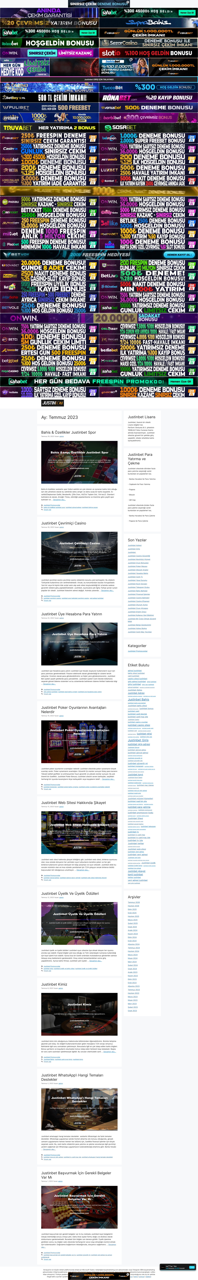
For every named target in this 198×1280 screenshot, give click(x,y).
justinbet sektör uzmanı (143, 815)
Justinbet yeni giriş (134, 857)
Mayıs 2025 (132, 920)
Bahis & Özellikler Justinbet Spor (68, 432)
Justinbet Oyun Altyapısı (138, 608)
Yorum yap (47, 509)
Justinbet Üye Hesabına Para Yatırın (71, 614)
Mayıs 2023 (133, 997)
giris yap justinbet (148, 684)
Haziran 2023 (133, 993)
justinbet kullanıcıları (134, 783)
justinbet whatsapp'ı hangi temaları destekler (97, 1157)
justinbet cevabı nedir (147, 728)
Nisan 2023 (132, 1000)
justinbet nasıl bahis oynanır (67, 692)
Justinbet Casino (133, 719)
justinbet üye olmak (134, 868)
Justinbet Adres (135, 690)
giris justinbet (134, 684)
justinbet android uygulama (135, 696)
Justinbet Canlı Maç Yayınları (140, 632)
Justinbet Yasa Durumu (137, 580)
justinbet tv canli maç (136, 835)
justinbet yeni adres (136, 852)
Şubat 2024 (133, 965)
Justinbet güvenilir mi (135, 758)
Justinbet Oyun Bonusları (138, 563)
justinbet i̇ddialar (148, 766)
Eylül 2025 (132, 913)
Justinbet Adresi (134, 545)
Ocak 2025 (132, 927)
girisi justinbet (151, 681)
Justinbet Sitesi (135, 818)
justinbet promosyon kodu (140, 812)
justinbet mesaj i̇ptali (133, 788)
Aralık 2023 (132, 972)
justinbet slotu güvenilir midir (135, 821)
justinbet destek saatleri (144, 731)
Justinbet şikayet (136, 871)
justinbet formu (132, 734)
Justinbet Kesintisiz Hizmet (139, 559)
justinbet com (132, 731)
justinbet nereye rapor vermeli (70, 878)
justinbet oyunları (148, 804)
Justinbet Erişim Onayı (137, 612)
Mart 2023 (132, 1004)
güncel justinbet (133, 687)
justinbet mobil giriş (134, 793)
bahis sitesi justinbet (136, 673)
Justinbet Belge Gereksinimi (139, 625)
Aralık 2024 (132, 930)
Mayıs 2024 (133, 955)
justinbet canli (133, 711)
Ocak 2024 (132, 969)
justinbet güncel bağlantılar (135, 755)
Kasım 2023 (133, 976)
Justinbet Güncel (133, 747)
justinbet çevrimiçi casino (52, 598)
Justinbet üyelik (148, 863)
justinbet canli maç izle (138, 717)
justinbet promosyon (145, 810)
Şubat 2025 (133, 923)
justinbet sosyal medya (135, 824)
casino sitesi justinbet (137, 678)
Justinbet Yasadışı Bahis (138, 573)
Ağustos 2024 (134, 944)
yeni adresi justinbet (96, 598)
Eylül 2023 (132, 983)
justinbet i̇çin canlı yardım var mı (146, 769)
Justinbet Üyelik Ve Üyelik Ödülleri (70, 893)
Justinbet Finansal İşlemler (139, 594)
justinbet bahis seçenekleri (137, 703)
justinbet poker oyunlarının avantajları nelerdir (94, 787)
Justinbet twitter (136, 843)
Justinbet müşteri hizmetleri (140, 798)
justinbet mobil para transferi (135, 796)
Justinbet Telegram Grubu (139, 587)
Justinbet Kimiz (54, 984)
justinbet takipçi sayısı (134, 826)
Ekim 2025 (132, 909)
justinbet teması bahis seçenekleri (137, 829)
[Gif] (99, 191)
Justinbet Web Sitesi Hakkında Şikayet (73, 802)
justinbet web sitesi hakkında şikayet (94, 878)
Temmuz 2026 (134, 902)
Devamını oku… (59, 500)
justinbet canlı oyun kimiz (63, 1059)
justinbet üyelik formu (135, 865)
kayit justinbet (135, 874)
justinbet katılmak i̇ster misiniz (136, 771)
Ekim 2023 (132, 979)
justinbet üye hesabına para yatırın (90, 692)
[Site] (49, 138)
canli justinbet (133, 676)
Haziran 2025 (133, 916)
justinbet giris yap (146, 737)
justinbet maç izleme (145, 785)
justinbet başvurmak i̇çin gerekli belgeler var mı (60, 1255)
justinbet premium (132, 810)
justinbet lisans (132, 785)
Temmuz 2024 (134, 948)
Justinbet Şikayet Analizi (138, 570)
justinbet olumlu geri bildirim (135, 804)
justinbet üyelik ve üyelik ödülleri (86, 968)
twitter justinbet (134, 877)
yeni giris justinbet (134, 883)
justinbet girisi (48, 968)
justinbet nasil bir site (137, 801)
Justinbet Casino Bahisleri (138, 598)
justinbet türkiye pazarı (90, 507)
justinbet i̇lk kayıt (132, 769)
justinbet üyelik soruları (149, 865)
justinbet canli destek (137, 714)
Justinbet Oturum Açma (138, 605)
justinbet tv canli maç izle (72, 1157)
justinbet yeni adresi (138, 854)
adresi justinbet (135, 670)
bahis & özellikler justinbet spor (54, 507)
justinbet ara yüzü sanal (149, 696)
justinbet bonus (146, 708)
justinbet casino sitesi (139, 725)
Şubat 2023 (133, 1007)
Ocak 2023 (132, 1011)
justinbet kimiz (78, 1059)
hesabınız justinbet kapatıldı (147, 687)
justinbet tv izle (135, 840)
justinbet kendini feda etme (135, 780)
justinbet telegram (148, 826)
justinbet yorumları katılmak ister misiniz (138, 860)
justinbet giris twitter (133, 737)
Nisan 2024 (132, 958)
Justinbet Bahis (49, 1059)
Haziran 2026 (133, 906)
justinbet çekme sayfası (134, 863)
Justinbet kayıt (135, 774)
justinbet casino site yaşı (134, 728)
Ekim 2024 (132, 937)
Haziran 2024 (133, 951)
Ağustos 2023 (134, 986)
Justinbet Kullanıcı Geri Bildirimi (141, 615)
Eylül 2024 (132, 941)
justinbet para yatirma (139, 807)
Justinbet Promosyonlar (52, 505)
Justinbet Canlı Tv (135, 577)
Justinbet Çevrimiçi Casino (63, 523)
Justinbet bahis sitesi (137, 705)
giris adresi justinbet (50, 692)
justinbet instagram (50, 787)
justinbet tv (133, 832)
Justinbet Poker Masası (137, 566)
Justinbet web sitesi (137, 849)
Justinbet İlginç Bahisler (137, 591)
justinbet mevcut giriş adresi (53, 1157)
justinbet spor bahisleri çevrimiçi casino (75, 598)
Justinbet (132, 552)
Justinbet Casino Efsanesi (138, 601)
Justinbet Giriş (134, 549)
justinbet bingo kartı (133, 709)
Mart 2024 (132, 962)
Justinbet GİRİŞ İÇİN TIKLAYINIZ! (99, 79)
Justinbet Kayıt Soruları (137, 584)
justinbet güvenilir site (135, 761)
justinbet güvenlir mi (83, 1255)
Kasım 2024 (133, 934)
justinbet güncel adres (137, 750)
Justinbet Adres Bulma (137, 628)
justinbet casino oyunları (138, 722)
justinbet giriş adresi (139, 744)
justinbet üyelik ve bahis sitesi (64, 968)
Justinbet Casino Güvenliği (139, 556)
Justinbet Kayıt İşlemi (135, 777)
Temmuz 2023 (134, 990)
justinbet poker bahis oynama (68, 787)
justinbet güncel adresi (73, 507)
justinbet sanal (132, 815)
